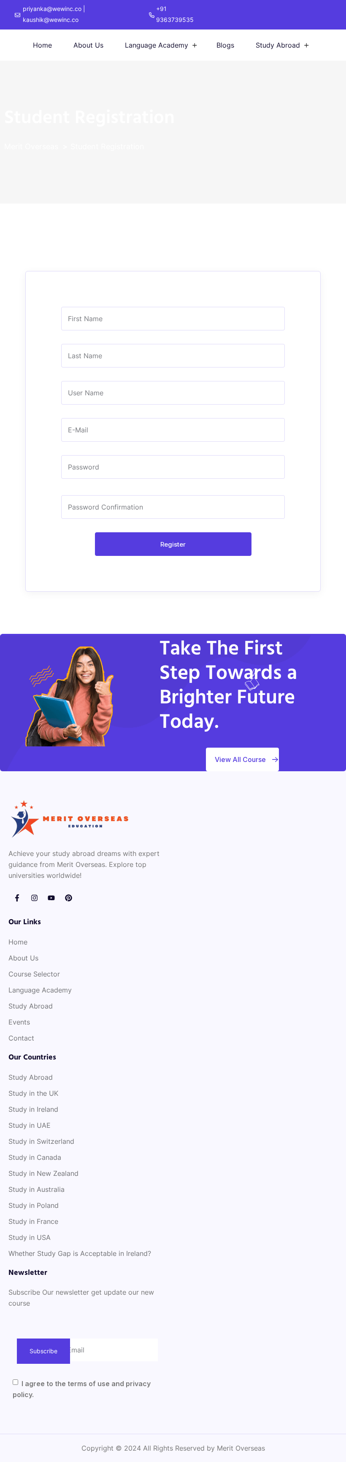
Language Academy (156, 45)
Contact (21, 1038)
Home (42, 45)
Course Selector (34, 974)
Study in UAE (29, 1125)
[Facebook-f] (17, 898)
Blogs (225, 45)
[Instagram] (34, 898)
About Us (88, 45)
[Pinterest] (68, 898)
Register (173, 544)
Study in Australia (36, 1189)
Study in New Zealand (43, 1173)
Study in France (33, 1221)
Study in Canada (34, 1157)
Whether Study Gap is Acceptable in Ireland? (79, 1253)
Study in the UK (33, 1093)
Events (19, 1022)
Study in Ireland (33, 1109)
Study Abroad (278, 45)
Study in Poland (33, 1205)
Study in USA (29, 1237)
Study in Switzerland (41, 1141)
